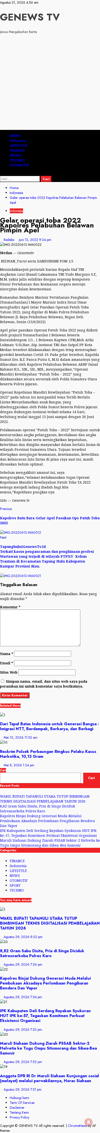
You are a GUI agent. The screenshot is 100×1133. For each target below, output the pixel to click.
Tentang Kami (19, 1112)
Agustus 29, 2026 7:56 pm (23, 964)
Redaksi (9, 239)
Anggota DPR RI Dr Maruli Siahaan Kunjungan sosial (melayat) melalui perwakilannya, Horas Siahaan (49, 1078)
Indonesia (18, 140)
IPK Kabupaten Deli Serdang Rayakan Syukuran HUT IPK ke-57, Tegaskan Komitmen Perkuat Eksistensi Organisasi (48, 833)
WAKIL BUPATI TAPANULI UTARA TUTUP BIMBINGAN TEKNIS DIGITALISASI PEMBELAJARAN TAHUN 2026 (45, 799)
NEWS (15, 135)
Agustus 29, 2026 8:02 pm (23, 936)
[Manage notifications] (88, 1122)
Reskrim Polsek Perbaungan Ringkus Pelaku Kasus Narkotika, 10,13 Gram (48, 753)
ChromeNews (77, 1125)
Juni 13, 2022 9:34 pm (35, 239)
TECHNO (17, 160)
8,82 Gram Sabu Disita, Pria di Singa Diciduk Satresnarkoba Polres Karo (37, 808)
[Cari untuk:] (20, 178)
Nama (6, 653)
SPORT (16, 155)
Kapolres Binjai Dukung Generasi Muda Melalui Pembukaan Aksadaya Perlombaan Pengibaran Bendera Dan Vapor (47, 821)
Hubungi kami (19, 1097)
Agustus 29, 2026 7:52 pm (23, 1061)
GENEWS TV (30, 17)
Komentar (10, 607)
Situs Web (8, 672)
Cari (3, 770)
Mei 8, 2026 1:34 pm (19, 765)
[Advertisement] (50, 82)
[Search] (1, 173)
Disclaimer (17, 1107)
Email (6, 663)
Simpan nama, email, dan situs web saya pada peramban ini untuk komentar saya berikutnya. (43, 684)
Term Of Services (22, 1102)
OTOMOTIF (19, 165)
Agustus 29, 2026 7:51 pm (23, 1089)
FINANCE (17, 150)
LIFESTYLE (18, 145)
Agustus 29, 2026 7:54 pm (23, 997)
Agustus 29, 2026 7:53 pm (23, 1029)
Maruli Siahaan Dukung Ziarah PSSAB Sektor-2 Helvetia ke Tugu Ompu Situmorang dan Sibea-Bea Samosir (50, 843)
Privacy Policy (19, 1117)
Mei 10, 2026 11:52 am (20, 737)
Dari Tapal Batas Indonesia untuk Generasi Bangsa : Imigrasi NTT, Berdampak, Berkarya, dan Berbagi (49, 726)
